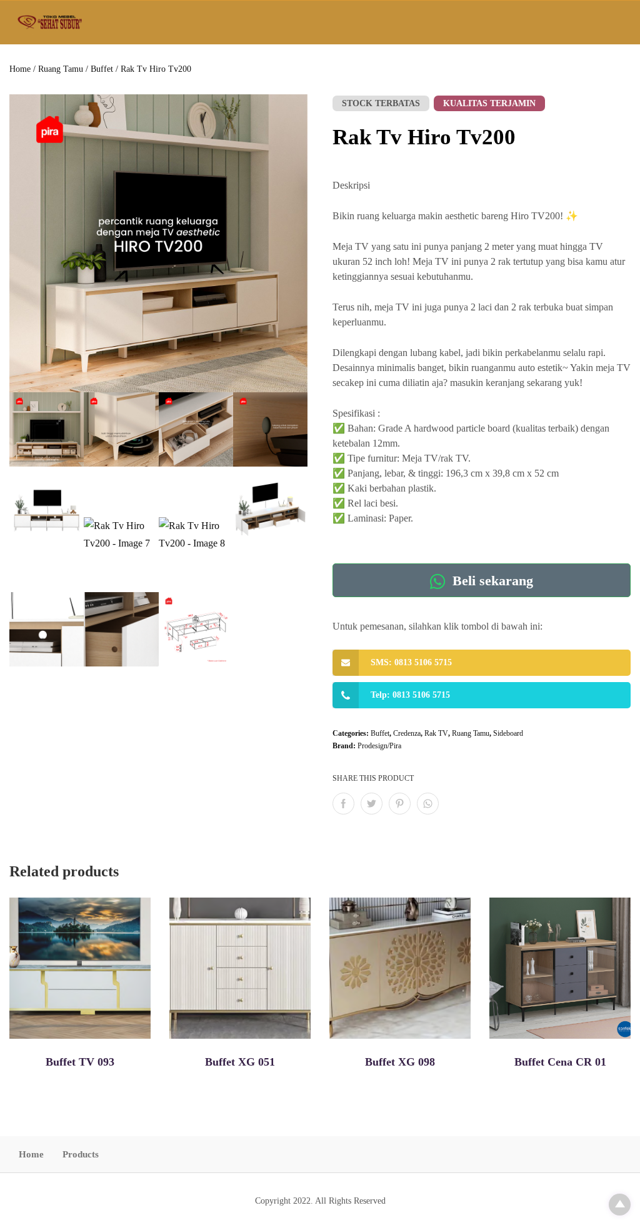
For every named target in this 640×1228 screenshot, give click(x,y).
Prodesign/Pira (379, 745)
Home (20, 69)
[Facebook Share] (343, 804)
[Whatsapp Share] (428, 804)
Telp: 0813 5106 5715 (410, 695)
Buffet (102, 69)
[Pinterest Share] (400, 804)
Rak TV (436, 733)
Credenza (407, 733)
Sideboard (508, 733)
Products (80, 1154)
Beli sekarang (491, 580)
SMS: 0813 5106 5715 (411, 662)
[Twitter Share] (371, 804)
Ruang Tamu (60, 69)
